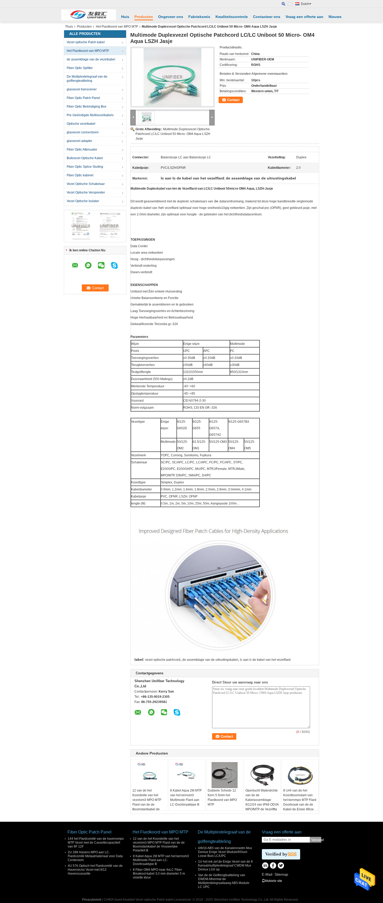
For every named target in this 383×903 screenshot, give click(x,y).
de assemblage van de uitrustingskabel (210, 660)
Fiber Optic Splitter (80, 68)
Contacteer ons (266, 17)
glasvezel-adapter (79, 141)
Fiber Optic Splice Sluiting (85, 167)
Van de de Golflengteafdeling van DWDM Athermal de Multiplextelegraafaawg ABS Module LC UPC (223, 881)
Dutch (305, 4)
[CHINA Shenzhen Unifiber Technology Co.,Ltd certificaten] (81, 226)
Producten (143, 17)
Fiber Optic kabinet (80, 175)
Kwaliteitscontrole (231, 17)
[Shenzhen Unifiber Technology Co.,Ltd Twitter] (280, 866)
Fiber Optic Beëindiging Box (86, 106)
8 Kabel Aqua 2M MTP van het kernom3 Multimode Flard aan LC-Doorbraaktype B (186, 797)
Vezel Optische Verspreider (86, 192)
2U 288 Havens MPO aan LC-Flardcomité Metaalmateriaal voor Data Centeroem (95, 856)
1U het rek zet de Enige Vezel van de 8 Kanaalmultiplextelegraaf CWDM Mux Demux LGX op (225, 865)
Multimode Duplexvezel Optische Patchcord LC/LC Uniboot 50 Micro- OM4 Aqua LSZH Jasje (172, 133)
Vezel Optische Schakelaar (86, 184)
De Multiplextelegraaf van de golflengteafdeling (87, 79)
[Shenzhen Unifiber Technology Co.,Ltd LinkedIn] (265, 866)
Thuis (69, 26)
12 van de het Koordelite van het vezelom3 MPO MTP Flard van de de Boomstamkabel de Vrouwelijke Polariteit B (148, 802)
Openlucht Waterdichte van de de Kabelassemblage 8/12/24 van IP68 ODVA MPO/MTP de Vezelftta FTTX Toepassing (262, 802)
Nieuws (335, 17)
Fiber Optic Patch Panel (83, 98)
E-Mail (267, 874)
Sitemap (281, 874)
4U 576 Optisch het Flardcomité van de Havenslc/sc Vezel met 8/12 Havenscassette (95, 869)
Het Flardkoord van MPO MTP (117, 26)
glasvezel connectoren (83, 132)
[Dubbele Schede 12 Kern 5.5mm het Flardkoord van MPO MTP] (224, 775)
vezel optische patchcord (162, 660)
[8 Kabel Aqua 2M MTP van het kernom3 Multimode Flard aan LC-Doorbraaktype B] (187, 775)
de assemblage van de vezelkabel (91, 59)
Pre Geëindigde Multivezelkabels (90, 115)
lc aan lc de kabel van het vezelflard (265, 660)
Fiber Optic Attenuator (82, 149)
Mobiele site (273, 881)
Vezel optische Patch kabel (86, 42)
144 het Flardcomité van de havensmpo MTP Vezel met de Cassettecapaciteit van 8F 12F (96, 842)
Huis (125, 17)
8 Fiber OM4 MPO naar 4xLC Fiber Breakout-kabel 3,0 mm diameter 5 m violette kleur (159, 873)
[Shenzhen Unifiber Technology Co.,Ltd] (88, 14)
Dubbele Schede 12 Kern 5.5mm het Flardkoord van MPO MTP (222, 797)
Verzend (316, 840)
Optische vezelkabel (81, 124)
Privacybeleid (91, 899)
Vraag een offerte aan (304, 17)
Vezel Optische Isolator (83, 201)
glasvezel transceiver (82, 89)
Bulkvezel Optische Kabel (85, 158)
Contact (233, 100)
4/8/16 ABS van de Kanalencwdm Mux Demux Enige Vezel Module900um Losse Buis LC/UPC (225, 852)
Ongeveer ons (170, 17)
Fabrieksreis (199, 17)
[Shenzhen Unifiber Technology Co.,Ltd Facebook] (273, 866)
